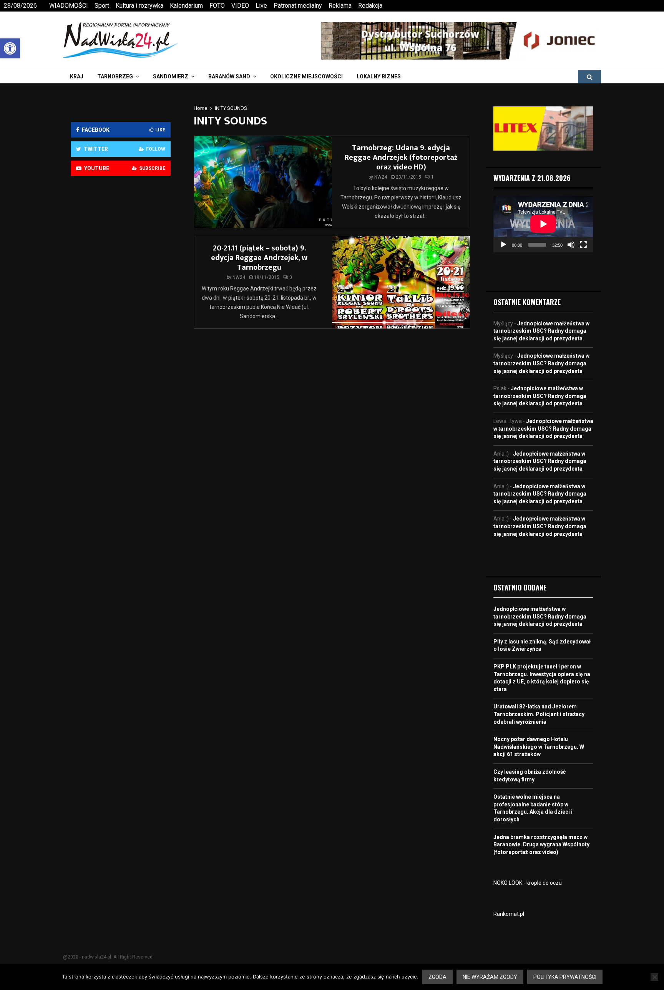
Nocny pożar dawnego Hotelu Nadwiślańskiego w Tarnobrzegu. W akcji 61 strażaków (538, 746)
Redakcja (370, 5)
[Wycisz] (571, 245)
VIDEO (240, 5)
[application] (543, 224)
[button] (10, 48)
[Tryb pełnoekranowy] (583, 245)
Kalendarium (186, 5)
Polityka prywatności (564, 977)
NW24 (380, 177)
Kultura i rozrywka (139, 5)
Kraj (76, 76)
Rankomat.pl (508, 914)
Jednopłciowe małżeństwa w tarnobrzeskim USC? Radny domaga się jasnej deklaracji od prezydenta (541, 331)
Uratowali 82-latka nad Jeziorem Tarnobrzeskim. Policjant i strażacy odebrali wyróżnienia (538, 714)
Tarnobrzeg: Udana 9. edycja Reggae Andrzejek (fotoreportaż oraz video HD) (401, 157)
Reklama (340, 5)
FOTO (217, 5)
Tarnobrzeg (115, 76)
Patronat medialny (298, 5)
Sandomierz (170, 76)
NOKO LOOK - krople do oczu (527, 883)
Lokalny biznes (379, 76)
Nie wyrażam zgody (490, 977)
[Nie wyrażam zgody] (654, 977)
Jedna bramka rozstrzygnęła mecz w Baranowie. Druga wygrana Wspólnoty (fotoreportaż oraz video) (541, 844)
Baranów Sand (229, 76)
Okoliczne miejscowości (306, 76)
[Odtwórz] (503, 245)
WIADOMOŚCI (68, 5)
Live (261, 5)
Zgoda (437, 977)
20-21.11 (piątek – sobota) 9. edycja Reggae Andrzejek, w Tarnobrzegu (259, 258)
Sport (102, 5)
